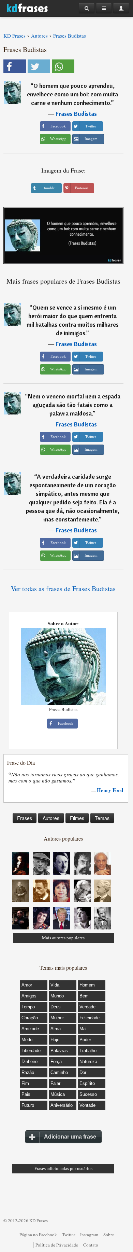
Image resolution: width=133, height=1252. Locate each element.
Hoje (54, 1039)
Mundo (57, 995)
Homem (87, 985)
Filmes (77, 818)
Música (57, 1094)
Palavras (59, 1050)
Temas (102, 818)
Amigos (28, 995)
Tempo (28, 1006)
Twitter (68, 1234)
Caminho (59, 1072)
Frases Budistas (76, 114)
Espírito (87, 1083)
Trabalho (88, 1050)
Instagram (89, 1234)
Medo (26, 1039)
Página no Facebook (38, 1234)
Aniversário (61, 1105)
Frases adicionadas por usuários (63, 1168)
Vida (54, 985)
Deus (55, 1006)
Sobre (108, 1234)
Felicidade (89, 1017)
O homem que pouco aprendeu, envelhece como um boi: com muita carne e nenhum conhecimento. (72, 94)
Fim (25, 1083)
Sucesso (88, 1094)
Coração (29, 1017)
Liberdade (31, 1050)
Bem (84, 995)
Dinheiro (29, 1061)
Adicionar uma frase (70, 1137)
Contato (90, 1245)
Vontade (87, 1105)
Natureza (88, 1061)
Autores (51, 818)
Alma (55, 1028)
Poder (85, 1039)
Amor (26, 985)
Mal (83, 1028)
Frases (24, 818)
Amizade (30, 1028)
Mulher (57, 1017)
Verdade (87, 1006)
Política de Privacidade (56, 1245)
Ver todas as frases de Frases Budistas (63, 588)
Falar (55, 1083)
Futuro (27, 1105)
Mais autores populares (63, 937)
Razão (27, 1072)
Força (56, 1061)
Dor (82, 1072)
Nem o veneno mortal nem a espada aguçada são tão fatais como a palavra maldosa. (74, 404)
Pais (25, 1094)
